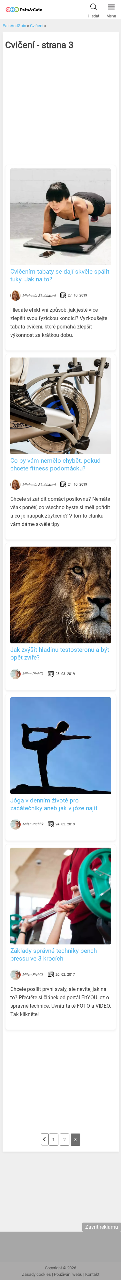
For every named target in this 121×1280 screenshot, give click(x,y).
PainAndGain (14, 25)
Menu (111, 16)
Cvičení (36, 25)
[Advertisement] (60, 113)
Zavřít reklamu (101, 1227)
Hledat (93, 16)
